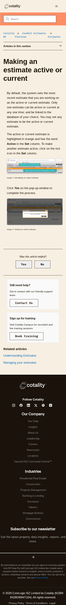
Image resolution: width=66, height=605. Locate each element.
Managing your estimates (19, 362)
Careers (33, 444)
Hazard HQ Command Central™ (33, 461)
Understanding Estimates (19, 355)
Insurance (33, 501)
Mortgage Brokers (33, 512)
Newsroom (33, 449)
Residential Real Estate (33, 478)
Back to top (45, 594)
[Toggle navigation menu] (56, 6)
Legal (52, 603)
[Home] (12, 6)
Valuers (33, 507)
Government (33, 518)
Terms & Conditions (37, 603)
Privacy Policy (41, 578)
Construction (33, 484)
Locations (33, 455)
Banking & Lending (33, 495)
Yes (23, 264)
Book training (26, 336)
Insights (33, 426)
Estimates (54, 36)
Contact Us (24, 303)
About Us (33, 432)
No (42, 264)
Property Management (33, 489)
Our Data (33, 421)
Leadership (33, 438)
